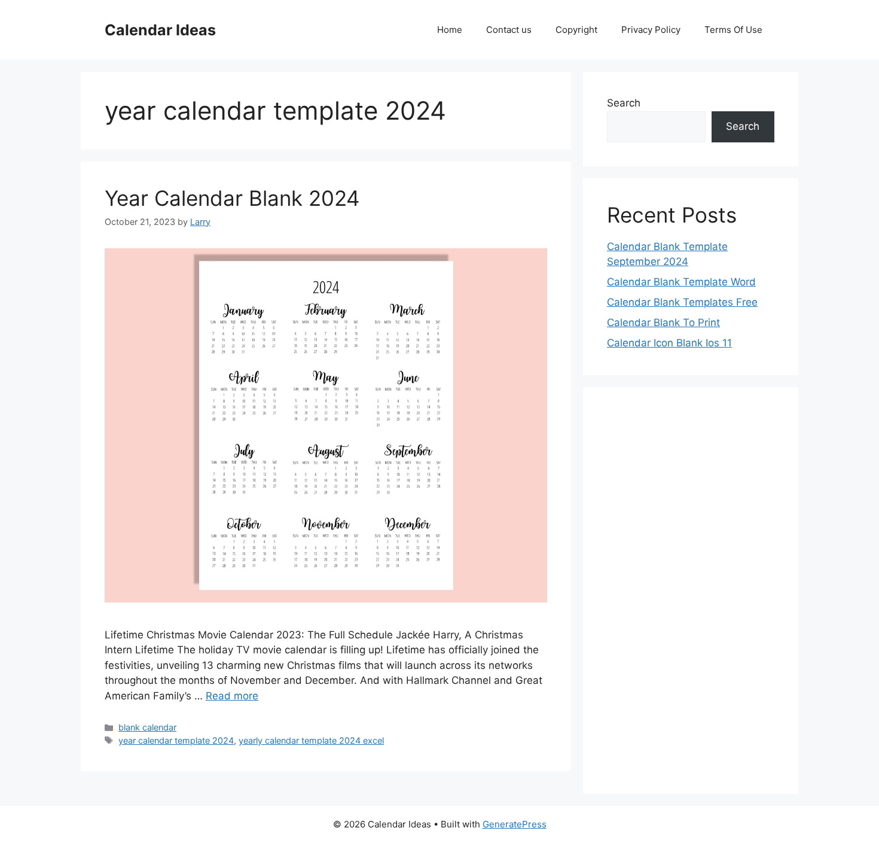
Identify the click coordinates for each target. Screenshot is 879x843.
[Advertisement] (690, 590)
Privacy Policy (650, 29)
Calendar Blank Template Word (681, 282)
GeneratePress (515, 824)
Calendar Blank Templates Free (682, 302)
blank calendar (147, 727)
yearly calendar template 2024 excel (311, 740)
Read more (232, 696)
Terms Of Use (733, 29)
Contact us (509, 29)
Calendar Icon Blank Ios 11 (669, 343)
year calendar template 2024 (176, 740)
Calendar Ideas (160, 30)
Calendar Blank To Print (663, 322)
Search (623, 103)
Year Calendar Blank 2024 (232, 198)
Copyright (576, 29)
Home (449, 29)
